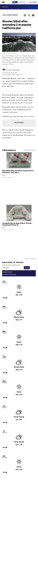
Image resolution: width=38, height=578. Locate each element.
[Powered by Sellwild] (33, 258)
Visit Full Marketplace (30, 150)
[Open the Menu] (3, 2)
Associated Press (14, 70)
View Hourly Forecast (9, 274)
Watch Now (32, 2)
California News (10, 15)
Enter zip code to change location (11, 265)
